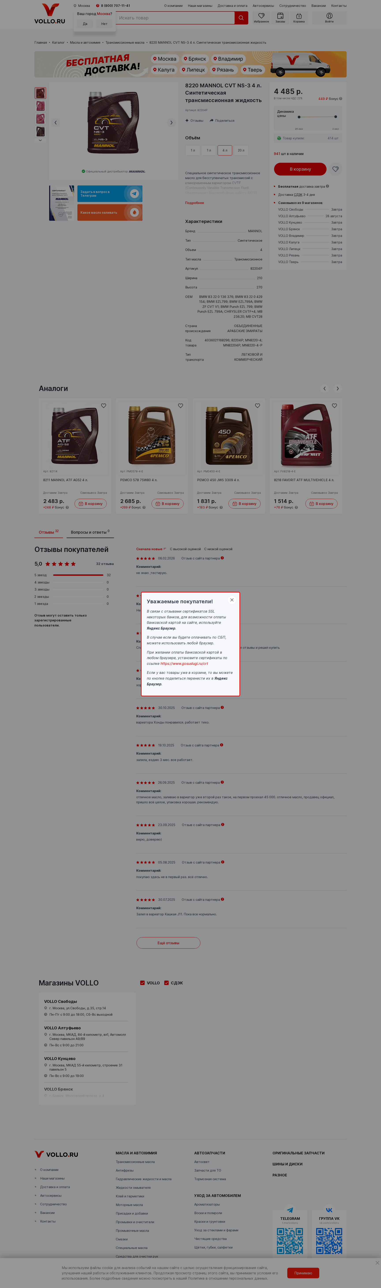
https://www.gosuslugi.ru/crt (184, 663)
